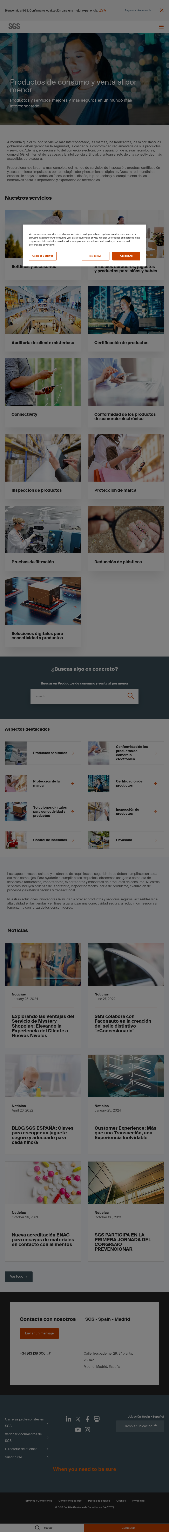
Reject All (95, 255)
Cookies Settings (42, 255)
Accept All (126, 255)
